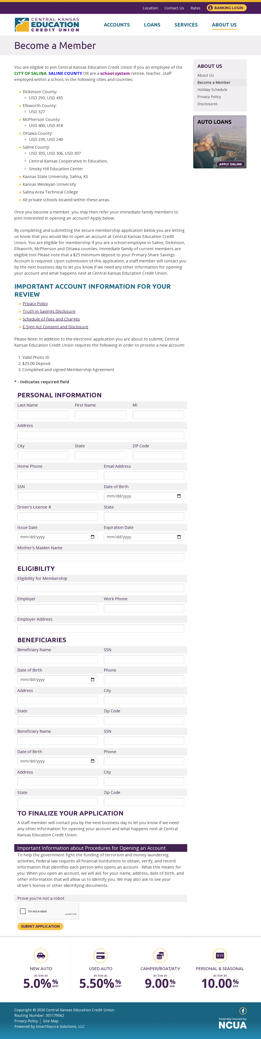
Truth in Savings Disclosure (49, 311)
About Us (205, 75)
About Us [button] (224, 25)
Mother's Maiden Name (39, 547)
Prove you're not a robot (40, 898)
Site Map (51, 1020)
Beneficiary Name (34, 649)
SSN (21, 486)
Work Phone (115, 598)
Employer (26, 598)
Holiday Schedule (212, 89)
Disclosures (207, 103)
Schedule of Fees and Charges (51, 319)
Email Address (117, 466)
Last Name (27, 405)
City (20, 446)
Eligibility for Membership (42, 578)
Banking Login (229, 8)
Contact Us (174, 8)
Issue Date (27, 527)
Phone (110, 670)
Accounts (117, 25)
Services (186, 25)
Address (25, 425)
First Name (85, 405)
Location (150, 8)
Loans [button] (152, 25)
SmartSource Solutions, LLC (60, 1026)
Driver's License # (34, 507)
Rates (195, 8)
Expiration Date (119, 527)
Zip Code (112, 711)
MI (135, 405)
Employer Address (34, 619)
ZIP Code (141, 446)
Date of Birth (116, 486)
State (80, 446)
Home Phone (29, 466)
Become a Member (213, 82)
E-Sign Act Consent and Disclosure (55, 326)
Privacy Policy (35, 303)
